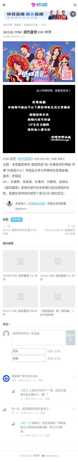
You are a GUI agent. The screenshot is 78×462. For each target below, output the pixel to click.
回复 (40, 380)
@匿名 (24, 390)
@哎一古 (25, 423)
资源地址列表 (37, 203)
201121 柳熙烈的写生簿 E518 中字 (20, 232)
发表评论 (70, 337)
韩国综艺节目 (31, 25)
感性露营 (25, 159)
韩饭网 (39, 5)
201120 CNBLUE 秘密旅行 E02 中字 (60, 232)
